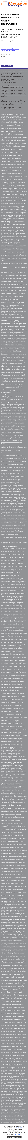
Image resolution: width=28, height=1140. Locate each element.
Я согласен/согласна (14, 1137)
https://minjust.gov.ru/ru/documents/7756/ (12, 263)
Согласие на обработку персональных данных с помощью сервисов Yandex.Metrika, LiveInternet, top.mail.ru (13, 95)
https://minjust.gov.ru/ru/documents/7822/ (12, 542)
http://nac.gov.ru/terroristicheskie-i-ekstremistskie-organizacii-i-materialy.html (13, 441)
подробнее (19, 1128)
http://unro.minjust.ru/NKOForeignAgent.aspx (12, 391)
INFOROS (14, 109)
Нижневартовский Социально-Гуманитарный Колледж (10, 49)
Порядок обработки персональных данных (12, 86)
